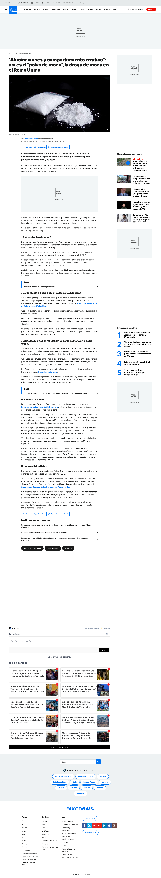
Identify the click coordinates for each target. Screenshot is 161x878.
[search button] (78, 3)
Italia (75, 782)
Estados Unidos (59, 782)
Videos (107, 9)
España (103, 776)
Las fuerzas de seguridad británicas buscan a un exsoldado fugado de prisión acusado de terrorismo (55, 539)
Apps (44, 837)
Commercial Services (70, 824)
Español (10, 3)
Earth (90, 9)
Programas (26, 850)
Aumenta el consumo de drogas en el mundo (41, 287)
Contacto (65, 842)
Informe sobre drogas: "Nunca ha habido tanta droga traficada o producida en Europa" (57, 393)
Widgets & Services (49, 841)
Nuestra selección (129, 154)
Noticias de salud (25, 53)
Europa (37, 9)
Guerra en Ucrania (85, 776)
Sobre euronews (68, 821)
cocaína (68, 548)
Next (74, 9)
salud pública (52, 548)
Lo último (27, 9)
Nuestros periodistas (29, 853)
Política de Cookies (69, 833)
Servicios (45, 817)
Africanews (46, 844)
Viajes (66, 9)
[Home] (9, 53)
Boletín (44, 824)
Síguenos (45, 834)
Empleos (65, 846)
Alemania (80, 793)
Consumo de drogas (32, 548)
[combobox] (90, 3)
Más (63, 817)
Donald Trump (89, 782)
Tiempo (44, 828)
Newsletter (89, 833)
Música (74, 788)
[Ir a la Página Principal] (13, 10)
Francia (61, 788)
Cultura (82, 9)
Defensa (100, 788)
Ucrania (105, 782)
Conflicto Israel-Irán (63, 776)
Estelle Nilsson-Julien (31, 138)
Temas (24, 817)
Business (56, 9)
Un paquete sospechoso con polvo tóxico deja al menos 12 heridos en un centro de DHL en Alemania (56, 526)
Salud (98, 9)
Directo (151, 9)
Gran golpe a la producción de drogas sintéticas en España (44, 533)
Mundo (46, 9)
